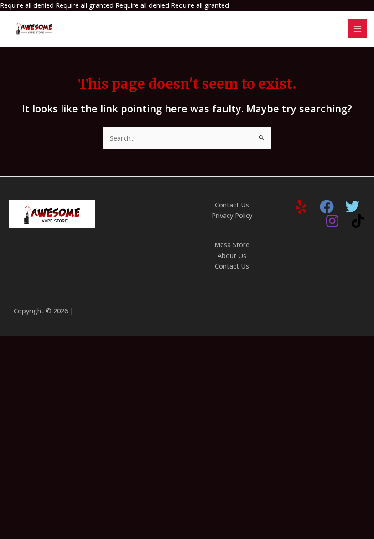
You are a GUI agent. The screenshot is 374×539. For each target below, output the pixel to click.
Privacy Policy (232, 215)
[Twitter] (352, 207)
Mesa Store (231, 244)
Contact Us (232, 204)
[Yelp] (301, 207)
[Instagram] (332, 221)
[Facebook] (327, 207)
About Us (232, 255)
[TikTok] (358, 221)
